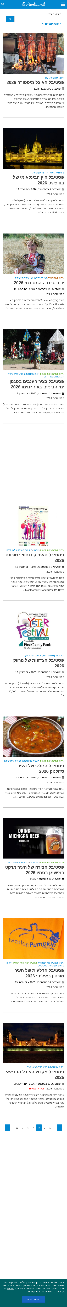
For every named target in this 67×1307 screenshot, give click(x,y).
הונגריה (52, 173)
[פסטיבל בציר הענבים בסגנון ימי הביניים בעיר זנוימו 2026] (33, 349)
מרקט (20, 862)
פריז (35, 1067)
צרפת (29, 1067)
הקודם (59, 1127)
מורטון (61, 966)
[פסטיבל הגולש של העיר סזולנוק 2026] (33, 736)
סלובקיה (19, 278)
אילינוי (61, 963)
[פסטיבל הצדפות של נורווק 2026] (33, 631)
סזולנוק (18, 761)
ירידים (45, 173)
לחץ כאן (10, 1288)
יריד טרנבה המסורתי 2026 (39, 282)
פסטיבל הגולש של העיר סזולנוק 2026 (41, 768)
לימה (61, 78)
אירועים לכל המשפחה (48, 963)
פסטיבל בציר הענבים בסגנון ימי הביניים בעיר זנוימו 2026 (37, 384)
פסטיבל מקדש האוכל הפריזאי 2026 (35, 1074)
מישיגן (26, 862)
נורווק (44, 656)
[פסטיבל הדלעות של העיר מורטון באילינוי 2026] (33, 938)
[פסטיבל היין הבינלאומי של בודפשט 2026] (33, 148)
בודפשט (60, 173)
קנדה (9, 550)
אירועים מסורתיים (56, 278)
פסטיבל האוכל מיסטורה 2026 (35, 82)
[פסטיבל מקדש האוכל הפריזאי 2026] (33, 1042)
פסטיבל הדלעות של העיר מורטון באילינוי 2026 (39, 973)
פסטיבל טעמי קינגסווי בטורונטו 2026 (34, 557)
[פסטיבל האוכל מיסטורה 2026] (33, 53)
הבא (7, 1127)
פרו (46, 78)
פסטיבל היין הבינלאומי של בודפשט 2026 (38, 180)
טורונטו (36, 550)
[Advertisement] (33, 460)
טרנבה (44, 278)
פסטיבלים (18, 374)
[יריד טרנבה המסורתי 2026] (33, 253)
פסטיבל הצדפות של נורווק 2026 (38, 663)
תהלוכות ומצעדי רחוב (54, 377)
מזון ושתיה (54, 78)
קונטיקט (27, 656)
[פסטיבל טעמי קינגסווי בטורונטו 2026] (33, 525)
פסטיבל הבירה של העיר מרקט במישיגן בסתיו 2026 (34, 870)
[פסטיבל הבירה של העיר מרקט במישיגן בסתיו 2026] (33, 838)
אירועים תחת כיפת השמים (52, 374)
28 (17, 1128)
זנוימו (37, 374)
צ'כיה (10, 374)
